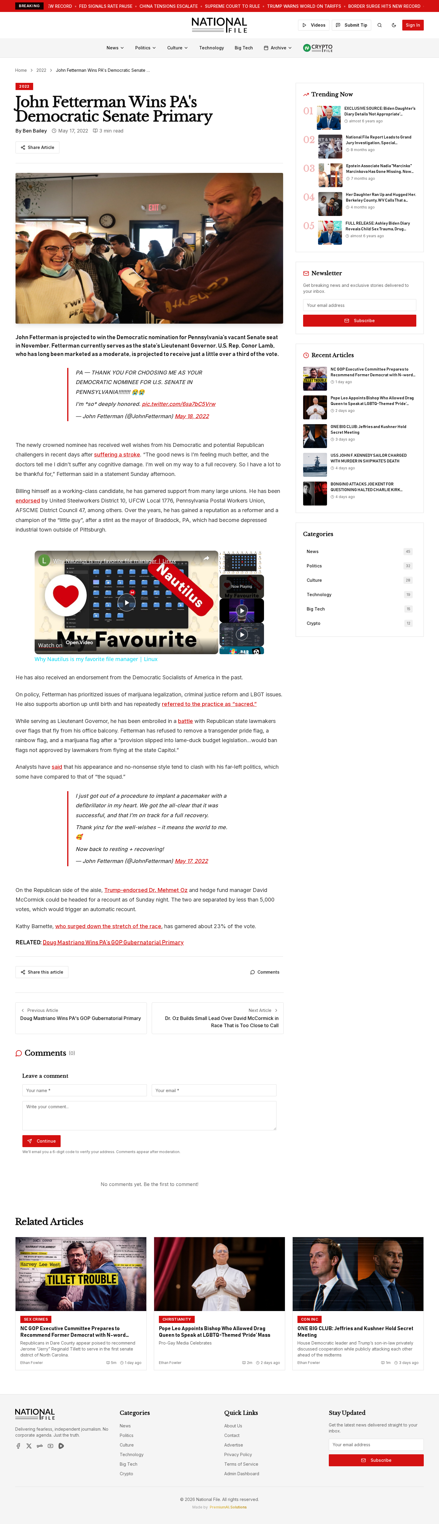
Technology (211, 47)
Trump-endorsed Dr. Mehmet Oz (146, 890)
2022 (41, 70)
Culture (174, 47)
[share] (206, 558)
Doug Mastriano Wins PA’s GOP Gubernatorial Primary (113, 943)
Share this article (45, 972)
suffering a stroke (117, 454)
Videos (318, 25)
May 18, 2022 (192, 416)
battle (185, 721)
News (113, 47)
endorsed (28, 500)
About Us (233, 1425)
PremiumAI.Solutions (228, 1507)
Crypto (126, 1473)
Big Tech (244, 47)
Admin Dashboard (241, 1473)
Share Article (41, 147)
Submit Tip (356, 25)
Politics (143, 47)
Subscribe (364, 320)
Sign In (413, 25)
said (57, 767)
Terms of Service (241, 1464)
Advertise (233, 1444)
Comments (268, 972)
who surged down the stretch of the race (108, 926)
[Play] (242, 610)
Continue (46, 1141)
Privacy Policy (238, 1454)
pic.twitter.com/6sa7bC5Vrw (178, 404)
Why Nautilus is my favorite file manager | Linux (114, 560)
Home (21, 70)
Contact (232, 1435)
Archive (278, 47)
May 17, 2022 (191, 861)
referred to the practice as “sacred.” (209, 704)
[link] (44, 560)
